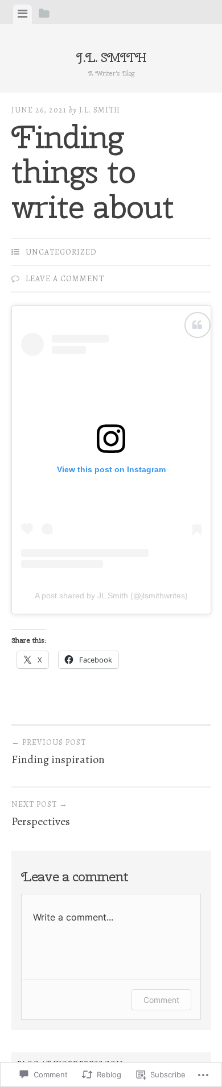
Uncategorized (61, 252)
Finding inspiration (58, 752)
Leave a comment (65, 278)
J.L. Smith (111, 57)
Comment (161, 1000)
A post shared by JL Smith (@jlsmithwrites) (111, 595)
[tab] (22, 14)
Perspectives (40, 814)
